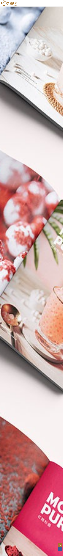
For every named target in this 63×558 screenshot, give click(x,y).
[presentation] (2, 256)
